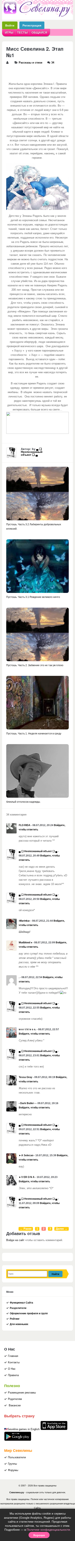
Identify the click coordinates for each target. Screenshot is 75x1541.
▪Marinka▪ (24, 920)
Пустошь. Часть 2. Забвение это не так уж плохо (34, 665)
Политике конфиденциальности (48, 1529)
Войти (9, 25)
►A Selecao (26, 1155)
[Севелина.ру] (37, 15)
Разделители (18, 1308)
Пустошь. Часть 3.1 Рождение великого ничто (33, 597)
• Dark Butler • (27, 1103)
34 (52, 62)
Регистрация (31, 25)
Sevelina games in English (24, 1429)
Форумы (13, 1470)
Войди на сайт (15, 1240)
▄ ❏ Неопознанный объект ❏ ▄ (31, 451)
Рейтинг (15, 1318)
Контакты (14, 1362)
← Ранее (25, 1228)
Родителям (15, 1399)
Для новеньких (19, 1324)
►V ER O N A (27, 1177)
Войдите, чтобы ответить (34, 1033)
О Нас (12, 1368)
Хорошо (39, 1535)
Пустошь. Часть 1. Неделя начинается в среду (33, 733)
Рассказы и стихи (30, 62)
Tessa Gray (25, 1077)
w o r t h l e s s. (27, 1029)
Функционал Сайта (21, 1302)
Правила (13, 1375)
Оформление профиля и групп (29, 1313)
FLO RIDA (24, 825)
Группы (12, 1463)
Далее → (61, 1228)
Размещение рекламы (22, 1392)
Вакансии (15, 1405)
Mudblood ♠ (25, 942)
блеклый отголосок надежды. (23, 801)
